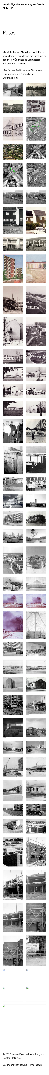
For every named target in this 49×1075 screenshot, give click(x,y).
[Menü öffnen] (4, 14)
